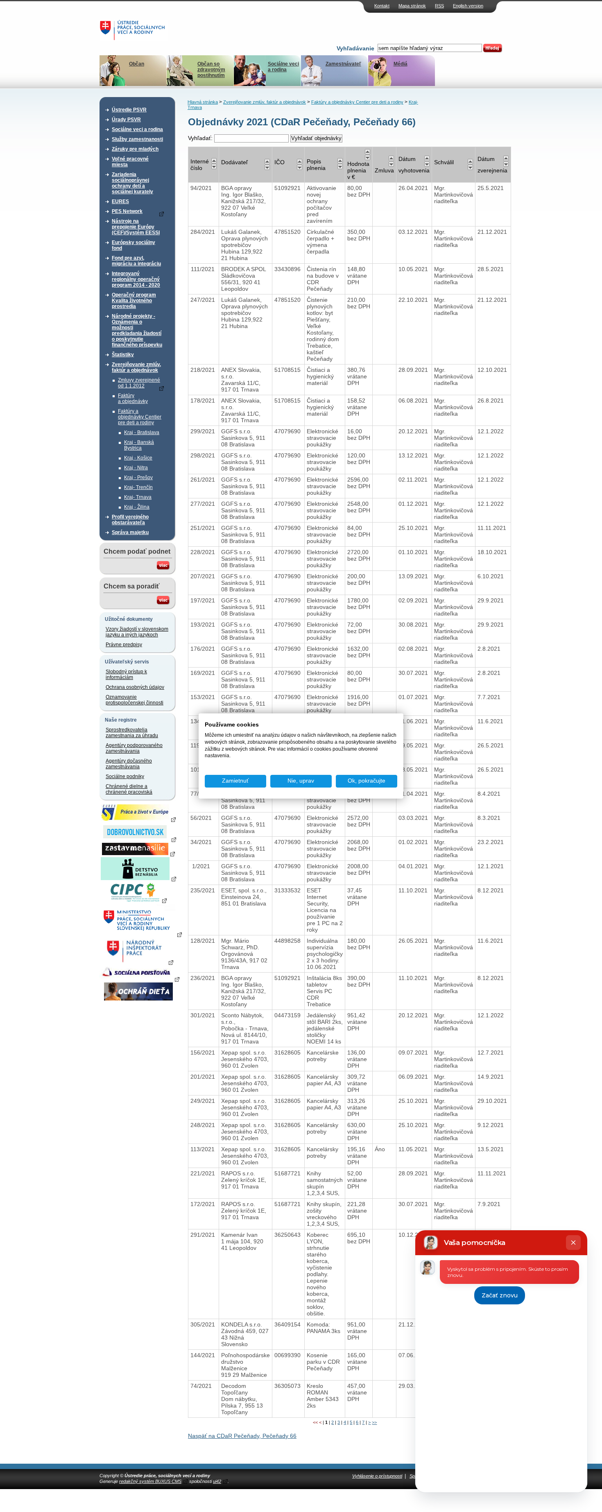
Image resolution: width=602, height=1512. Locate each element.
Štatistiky (123, 355)
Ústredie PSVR (129, 110)
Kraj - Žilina (136, 507)
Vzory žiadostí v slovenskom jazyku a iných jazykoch (137, 632)
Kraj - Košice (138, 458)
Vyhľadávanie (355, 48)
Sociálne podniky (125, 776)
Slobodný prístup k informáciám (126, 674)
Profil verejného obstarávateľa (130, 519)
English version (468, 5)
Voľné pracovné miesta (130, 161)
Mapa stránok (412, 5)
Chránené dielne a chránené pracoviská (129, 789)
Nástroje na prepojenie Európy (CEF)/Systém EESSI (136, 226)
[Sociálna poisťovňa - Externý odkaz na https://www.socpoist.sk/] (139, 979)
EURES (120, 201)
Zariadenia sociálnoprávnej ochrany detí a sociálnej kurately (132, 183)
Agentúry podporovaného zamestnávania (134, 748)
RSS (439, 5)
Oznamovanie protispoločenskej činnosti (134, 700)
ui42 (217, 1481)
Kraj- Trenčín (138, 487)
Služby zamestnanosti (137, 139)
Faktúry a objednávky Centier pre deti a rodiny (139, 417)
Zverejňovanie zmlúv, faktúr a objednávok (136, 367)
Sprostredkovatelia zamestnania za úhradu (132, 732)
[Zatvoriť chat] (573, 1242)
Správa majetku (130, 532)
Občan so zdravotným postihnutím (211, 69)
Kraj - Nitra (136, 468)
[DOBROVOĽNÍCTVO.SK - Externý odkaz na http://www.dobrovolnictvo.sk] (138, 839)
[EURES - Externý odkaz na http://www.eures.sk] (138, 819)
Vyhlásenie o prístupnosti (377, 1476)
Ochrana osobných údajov (135, 687)
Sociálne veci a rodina (283, 66)
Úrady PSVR (126, 119)
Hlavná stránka (203, 102)
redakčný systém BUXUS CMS (150, 1481)
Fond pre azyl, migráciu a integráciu (136, 261)
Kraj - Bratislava (141, 432)
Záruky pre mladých (135, 149)
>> (374, 1422)
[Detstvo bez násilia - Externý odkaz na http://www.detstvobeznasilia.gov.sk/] (138, 878)
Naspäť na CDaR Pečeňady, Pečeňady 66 (242, 1436)
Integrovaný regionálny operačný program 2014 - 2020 (136, 279)
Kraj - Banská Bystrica (139, 445)
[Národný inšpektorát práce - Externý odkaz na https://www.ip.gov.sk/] (138, 962)
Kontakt (381, 5)
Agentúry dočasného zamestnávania (129, 764)
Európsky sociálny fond (133, 245)
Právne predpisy (124, 644)
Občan (136, 64)
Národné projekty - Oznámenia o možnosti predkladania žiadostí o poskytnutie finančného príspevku (137, 330)
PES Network (127, 211)
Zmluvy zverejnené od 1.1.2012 (139, 383)
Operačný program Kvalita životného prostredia (134, 300)
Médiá (400, 64)
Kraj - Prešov (138, 477)
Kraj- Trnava (138, 497)
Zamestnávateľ (343, 64)
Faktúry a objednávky (133, 398)
